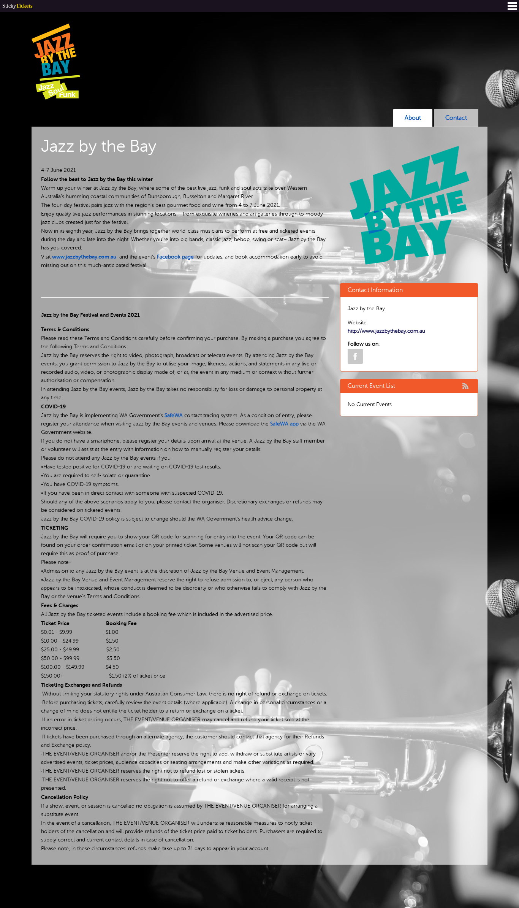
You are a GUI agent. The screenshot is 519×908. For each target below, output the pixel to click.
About (413, 117)
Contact (456, 117)
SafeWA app (284, 424)
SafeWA (174, 415)
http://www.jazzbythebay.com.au (386, 331)
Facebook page (175, 257)
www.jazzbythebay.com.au (84, 257)
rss (465, 386)
